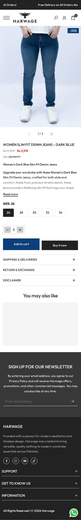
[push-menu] (6, 18)
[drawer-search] (56, 17)
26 (8, 212)
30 (34, 212)
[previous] (29, 134)
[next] (52, 134)
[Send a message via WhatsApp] (74, 513)
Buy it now (60, 245)
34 (60, 212)
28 (21, 212)
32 (47, 212)
